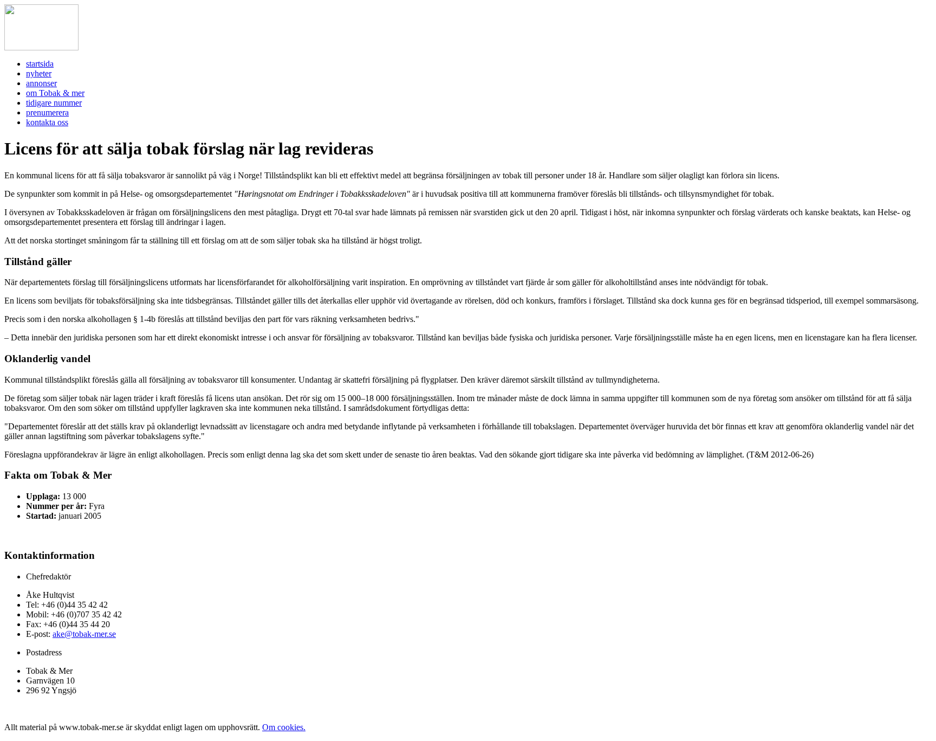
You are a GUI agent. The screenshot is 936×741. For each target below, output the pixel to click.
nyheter (38, 73)
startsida (40, 63)
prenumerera (47, 112)
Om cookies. (284, 727)
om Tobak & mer (55, 93)
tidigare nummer (54, 102)
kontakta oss (47, 122)
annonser (41, 83)
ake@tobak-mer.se (84, 634)
